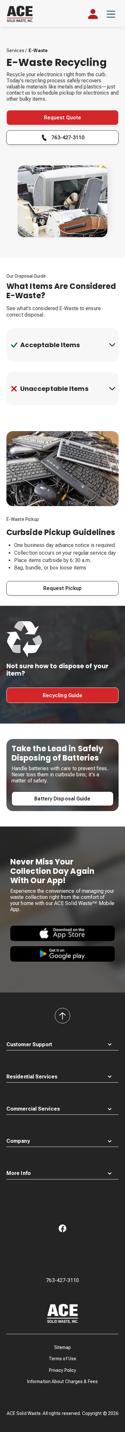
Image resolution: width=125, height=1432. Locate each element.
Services (15, 50)
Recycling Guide (63, 695)
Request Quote (62, 118)
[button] (111, 14)
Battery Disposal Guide (62, 799)
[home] (23, 14)
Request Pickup (62, 588)
